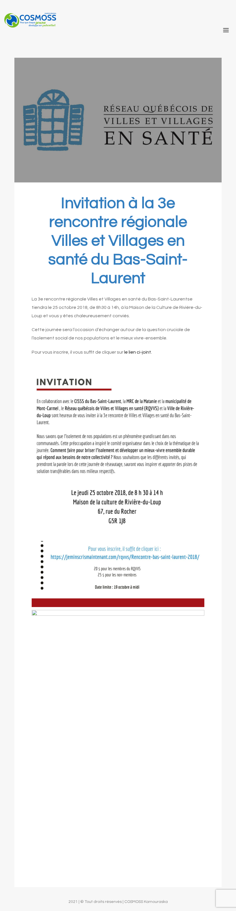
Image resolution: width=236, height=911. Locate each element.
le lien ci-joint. (138, 352)
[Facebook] (227, 11)
